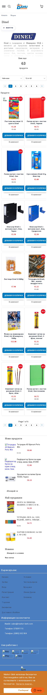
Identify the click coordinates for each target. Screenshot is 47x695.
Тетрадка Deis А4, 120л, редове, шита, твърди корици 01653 (28, 518)
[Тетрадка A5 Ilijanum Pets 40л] (10, 449)
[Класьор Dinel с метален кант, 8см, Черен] (14, 213)
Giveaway (28, 597)
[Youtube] (21, 638)
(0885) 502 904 (20, 633)
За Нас (5, 582)
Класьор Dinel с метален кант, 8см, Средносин (36, 229)
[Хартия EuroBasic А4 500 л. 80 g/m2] (10, 536)
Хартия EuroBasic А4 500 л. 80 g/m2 (29, 533)
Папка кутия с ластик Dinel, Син (13, 175)
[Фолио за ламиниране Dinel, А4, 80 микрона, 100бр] (14, 321)
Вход (4, 587)
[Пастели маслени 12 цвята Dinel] (14, 108)
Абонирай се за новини (15, 553)
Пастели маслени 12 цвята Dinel (14, 122)
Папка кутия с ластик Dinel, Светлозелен (36, 390)
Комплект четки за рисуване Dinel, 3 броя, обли (13, 391)
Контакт (5, 597)
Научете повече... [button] (24, 684)
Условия (27, 577)
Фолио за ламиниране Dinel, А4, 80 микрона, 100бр (14, 336)
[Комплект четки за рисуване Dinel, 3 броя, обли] (14, 375)
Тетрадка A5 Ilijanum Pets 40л (28, 445)
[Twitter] (10, 638)
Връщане (28, 587)
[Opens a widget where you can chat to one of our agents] (37, 690)
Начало (5, 577)
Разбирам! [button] (23, 690)
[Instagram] (16, 638)
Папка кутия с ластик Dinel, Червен (36, 122)
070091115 (18, 629)
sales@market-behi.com (22, 624)
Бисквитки (6, 607)
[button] (8, 27)
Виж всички (9, 558)
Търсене (6, 602)
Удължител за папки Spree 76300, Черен (29, 475)
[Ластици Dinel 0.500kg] (14, 266)
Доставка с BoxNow (11, 612)
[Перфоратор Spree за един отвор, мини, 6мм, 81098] (10, 464)
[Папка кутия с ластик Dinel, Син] (14, 161)
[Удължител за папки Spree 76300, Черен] (10, 478)
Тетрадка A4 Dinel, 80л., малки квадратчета (36, 281)
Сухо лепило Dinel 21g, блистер (36, 175)
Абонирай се (12, 491)
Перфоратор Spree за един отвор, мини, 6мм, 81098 (29, 460)
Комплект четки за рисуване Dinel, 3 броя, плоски (36, 336)
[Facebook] (5, 638)
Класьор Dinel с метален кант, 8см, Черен (13, 229)
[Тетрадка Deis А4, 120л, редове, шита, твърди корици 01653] (10, 521)
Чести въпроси (30, 582)
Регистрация (8, 592)
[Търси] (9, 6)
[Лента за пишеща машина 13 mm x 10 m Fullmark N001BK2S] (10, 507)
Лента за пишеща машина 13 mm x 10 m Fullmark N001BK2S (27, 503)
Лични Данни (29, 592)
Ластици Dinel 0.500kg (13, 279)
